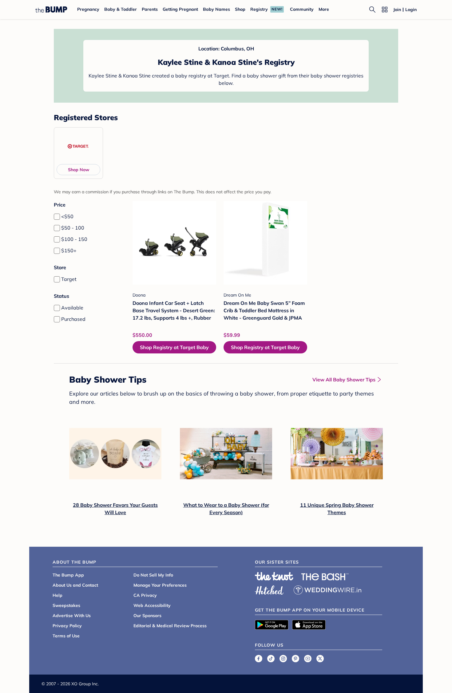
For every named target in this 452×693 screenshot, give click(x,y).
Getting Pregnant (180, 9)
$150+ (69, 250)
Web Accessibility (152, 605)
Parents (150, 9)
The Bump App (68, 575)
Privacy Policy (67, 625)
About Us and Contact (75, 585)
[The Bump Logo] (51, 9)
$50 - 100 (72, 228)
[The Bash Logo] (325, 577)
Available (72, 308)
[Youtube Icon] (307, 658)
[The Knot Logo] (274, 576)
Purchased (73, 319)
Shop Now (78, 169)
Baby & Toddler (120, 9)
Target (69, 279)
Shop (240, 9)
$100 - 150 (74, 239)
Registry (259, 9)
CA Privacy (145, 595)
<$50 (67, 216)
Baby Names (216, 9)
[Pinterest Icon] (295, 658)
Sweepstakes (66, 605)
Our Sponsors (147, 615)
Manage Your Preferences (160, 585)
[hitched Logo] (269, 589)
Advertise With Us (72, 615)
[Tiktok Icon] (271, 658)
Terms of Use (66, 636)
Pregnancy (88, 9)
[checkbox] (57, 217)
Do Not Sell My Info (153, 575)
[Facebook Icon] (258, 658)
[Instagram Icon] (283, 658)
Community (302, 9)
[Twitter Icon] (320, 658)
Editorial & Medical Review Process (170, 625)
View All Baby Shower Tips (343, 379)
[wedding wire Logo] (327, 589)
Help (57, 595)
